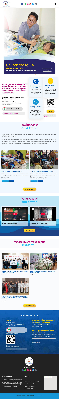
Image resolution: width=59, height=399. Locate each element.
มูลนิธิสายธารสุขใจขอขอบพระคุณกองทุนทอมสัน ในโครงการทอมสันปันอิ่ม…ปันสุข (43, 272)
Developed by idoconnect (38, 395)
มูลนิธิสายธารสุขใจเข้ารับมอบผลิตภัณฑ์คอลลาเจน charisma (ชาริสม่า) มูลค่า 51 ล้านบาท (14, 272)
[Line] (25, 4)
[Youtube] (30, 4)
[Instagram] (28, 370)
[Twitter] (33, 4)
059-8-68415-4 (13, 109)
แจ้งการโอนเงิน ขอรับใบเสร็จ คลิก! (10, 113)
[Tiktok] (36, 4)
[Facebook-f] (22, 4)
